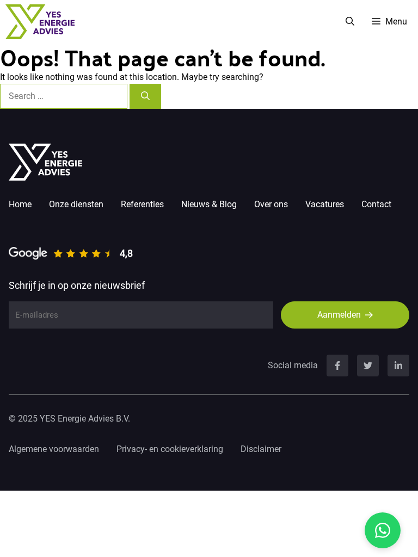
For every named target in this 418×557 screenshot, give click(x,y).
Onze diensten (76, 204)
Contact (376, 204)
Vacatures (324, 204)
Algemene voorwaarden (54, 449)
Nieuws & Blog (209, 204)
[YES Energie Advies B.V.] (40, 21)
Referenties (142, 204)
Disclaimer (261, 449)
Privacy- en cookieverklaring (169, 449)
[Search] (145, 96)
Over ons (271, 204)
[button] (350, 22)
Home (20, 204)
